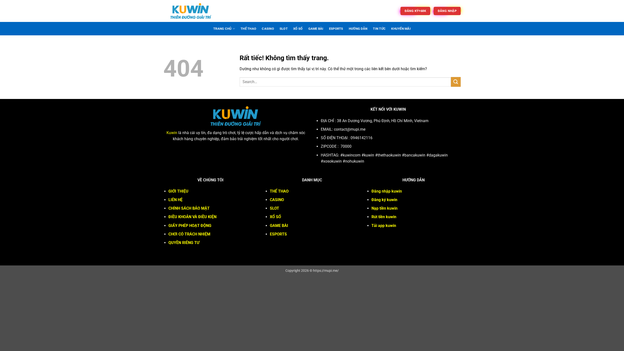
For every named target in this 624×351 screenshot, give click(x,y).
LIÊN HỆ (175, 199)
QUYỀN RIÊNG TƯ (183, 242)
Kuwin (171, 132)
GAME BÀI (315, 28)
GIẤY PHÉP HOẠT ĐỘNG (189, 225)
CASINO (268, 28)
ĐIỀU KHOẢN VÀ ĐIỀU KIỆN (192, 216)
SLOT (284, 28)
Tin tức (379, 28)
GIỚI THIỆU (178, 191)
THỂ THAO (248, 28)
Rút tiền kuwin (383, 216)
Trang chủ (222, 28)
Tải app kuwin (383, 225)
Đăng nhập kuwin (386, 191)
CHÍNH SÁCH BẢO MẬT (189, 208)
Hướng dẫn (358, 28)
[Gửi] (456, 82)
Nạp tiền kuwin (384, 208)
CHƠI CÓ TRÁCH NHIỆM (189, 234)
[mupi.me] (190, 11)
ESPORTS (336, 28)
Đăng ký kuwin (384, 199)
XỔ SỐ (297, 28)
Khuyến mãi (401, 28)
